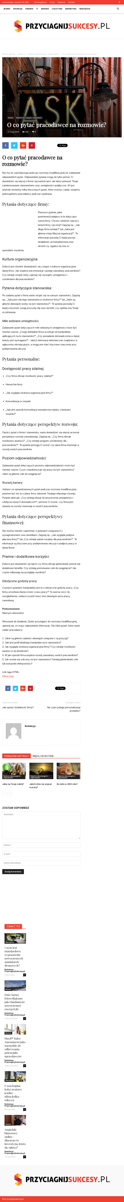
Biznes (7, 8)
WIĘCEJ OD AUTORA (43, 756)
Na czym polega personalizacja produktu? (63, 709)
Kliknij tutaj (7, 676)
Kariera (45, 8)
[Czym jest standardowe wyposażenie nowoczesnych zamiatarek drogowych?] (15, 938)
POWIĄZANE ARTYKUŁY (16, 756)
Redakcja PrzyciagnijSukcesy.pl (15, 970)
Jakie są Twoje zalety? (13, 784)
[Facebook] (119, 2)
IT (37, 8)
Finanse (29, 8)
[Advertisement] (62, 46)
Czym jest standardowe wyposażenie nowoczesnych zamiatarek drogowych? (14, 956)
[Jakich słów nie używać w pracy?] (41, 771)
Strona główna (40, 2)
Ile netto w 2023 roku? (67, 784)
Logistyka (57, 8)
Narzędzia (84, 8)
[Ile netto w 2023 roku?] (68, 771)
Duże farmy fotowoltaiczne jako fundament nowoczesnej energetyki (15, 1002)
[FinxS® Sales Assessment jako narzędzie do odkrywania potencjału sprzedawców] (15, 1029)
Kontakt (71, 2)
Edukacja (17, 8)
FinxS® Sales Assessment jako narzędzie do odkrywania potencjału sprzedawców (15, 1047)
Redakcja (30, 726)
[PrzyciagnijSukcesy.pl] (62, 26)
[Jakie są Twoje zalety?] (14, 771)
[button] (118, 9)
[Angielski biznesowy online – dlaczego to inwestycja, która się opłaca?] (15, 1120)
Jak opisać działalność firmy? (18, 707)
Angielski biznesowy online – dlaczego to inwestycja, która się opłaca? (15, 1138)
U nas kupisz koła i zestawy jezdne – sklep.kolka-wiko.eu (13, 1093)
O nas (52, 2)
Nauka (8, 1124)
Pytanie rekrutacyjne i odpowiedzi (29, 118)
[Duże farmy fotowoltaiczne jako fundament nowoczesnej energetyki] (15, 985)
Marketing (71, 8)
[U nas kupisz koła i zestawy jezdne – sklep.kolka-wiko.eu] (15, 1076)
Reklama (61, 2)
